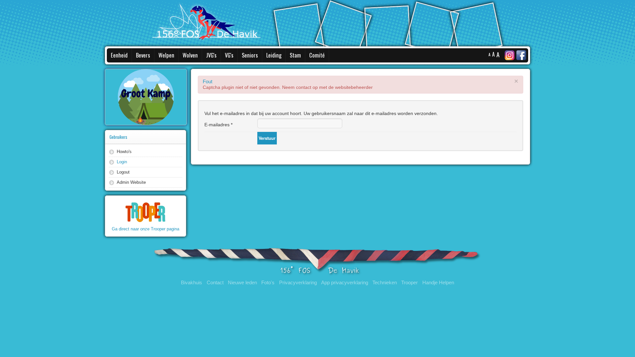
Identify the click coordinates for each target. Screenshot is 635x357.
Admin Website (131, 182)
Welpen (166, 55)
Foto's (268, 282)
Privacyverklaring (298, 282)
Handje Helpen (438, 282)
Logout (123, 172)
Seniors (250, 55)
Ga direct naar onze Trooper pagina (145, 228)
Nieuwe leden (242, 282)
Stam (295, 55)
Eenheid (119, 55)
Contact (215, 282)
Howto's (124, 151)
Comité (317, 55)
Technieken (384, 282)
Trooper (409, 282)
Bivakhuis (191, 282)
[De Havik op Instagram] (509, 55)
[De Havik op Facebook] (522, 55)
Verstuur (267, 138)
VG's (229, 55)
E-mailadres (218, 124)
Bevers (143, 55)
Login (122, 161)
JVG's (211, 55)
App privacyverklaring (344, 282)
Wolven (190, 55)
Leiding (273, 55)
